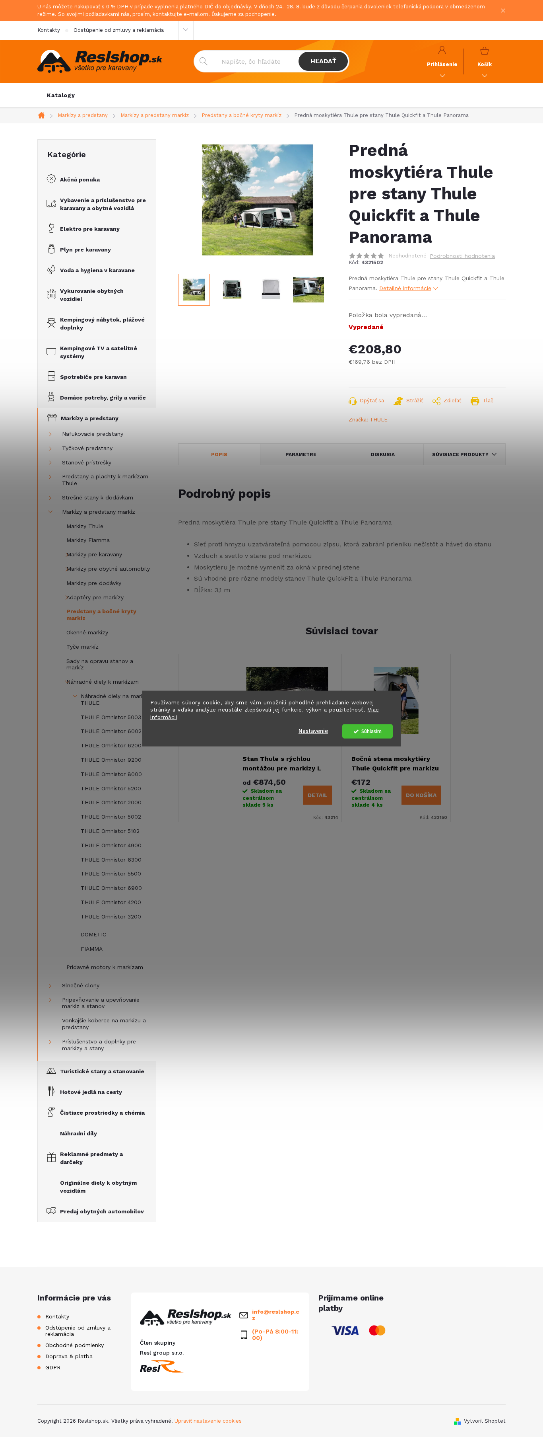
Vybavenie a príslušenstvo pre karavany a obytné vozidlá (103, 204)
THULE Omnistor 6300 (111, 859)
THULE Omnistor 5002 (111, 816)
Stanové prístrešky (86, 462)
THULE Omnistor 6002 (111, 731)
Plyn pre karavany (85, 249)
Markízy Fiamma (88, 540)
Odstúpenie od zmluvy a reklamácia (119, 30)
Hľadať (323, 61)
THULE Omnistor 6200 (111, 745)
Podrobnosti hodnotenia (462, 256)
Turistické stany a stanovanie (102, 1071)
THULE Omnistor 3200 (111, 916)
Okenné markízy (87, 632)
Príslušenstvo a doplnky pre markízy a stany (99, 1044)
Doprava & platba (69, 1356)
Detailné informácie (405, 288)
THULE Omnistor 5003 (111, 717)
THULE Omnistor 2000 (111, 802)
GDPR (52, 1367)
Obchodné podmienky (74, 1345)
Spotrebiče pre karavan (93, 377)
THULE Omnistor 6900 (111, 888)
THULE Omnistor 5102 (110, 831)
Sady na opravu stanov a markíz (99, 664)
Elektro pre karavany (90, 229)
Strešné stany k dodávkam (97, 497)
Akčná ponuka (80, 179)
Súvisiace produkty (460, 454)
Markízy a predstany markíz (98, 512)
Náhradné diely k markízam (102, 682)
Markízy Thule (84, 526)
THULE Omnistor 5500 (111, 873)
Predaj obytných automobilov (102, 1211)
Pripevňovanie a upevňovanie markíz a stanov (101, 1003)
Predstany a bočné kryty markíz (101, 614)
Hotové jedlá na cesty (91, 1092)
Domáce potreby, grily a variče (103, 397)
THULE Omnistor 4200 (111, 902)
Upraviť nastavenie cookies (208, 1421)
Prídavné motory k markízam (104, 967)
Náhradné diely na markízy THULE (116, 699)
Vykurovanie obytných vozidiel (92, 295)
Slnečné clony (80, 985)
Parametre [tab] (300, 454)
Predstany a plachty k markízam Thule (105, 479)
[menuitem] (61, 95)
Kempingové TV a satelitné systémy (98, 352)
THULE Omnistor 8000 (111, 774)
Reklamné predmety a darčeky (91, 1158)
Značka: (368, 420)
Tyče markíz (82, 646)
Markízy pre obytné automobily (108, 568)
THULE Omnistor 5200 (111, 788)
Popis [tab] (219, 454)
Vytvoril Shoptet (485, 1421)
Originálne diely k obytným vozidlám (98, 1187)
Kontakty (48, 30)
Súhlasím (371, 731)
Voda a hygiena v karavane (97, 270)
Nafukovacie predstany (92, 434)
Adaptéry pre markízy (95, 597)
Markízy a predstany (89, 418)
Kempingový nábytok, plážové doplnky (102, 323)
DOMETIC (93, 934)
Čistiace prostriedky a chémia (102, 1112)
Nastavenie (313, 731)
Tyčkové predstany (87, 448)
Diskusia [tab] (383, 454)
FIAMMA (92, 949)
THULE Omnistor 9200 (111, 760)
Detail (318, 795)
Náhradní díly (78, 1133)
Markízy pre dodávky (93, 583)
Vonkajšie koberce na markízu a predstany (104, 1023)
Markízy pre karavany (94, 554)
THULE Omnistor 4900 (111, 845)
